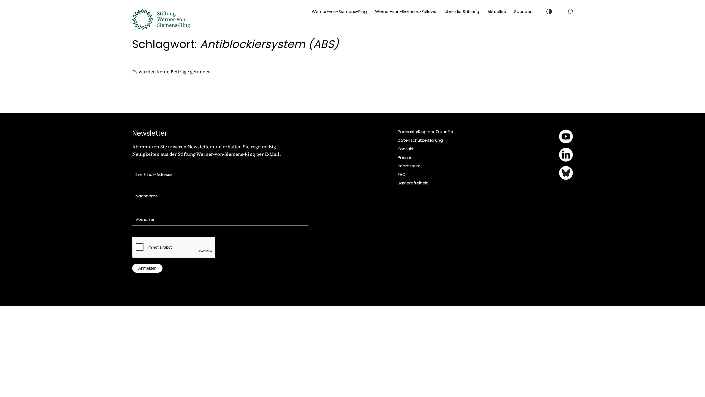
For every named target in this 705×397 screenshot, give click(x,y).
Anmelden (147, 268)
